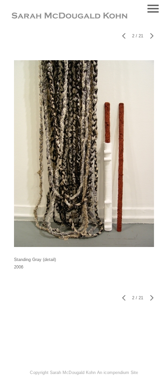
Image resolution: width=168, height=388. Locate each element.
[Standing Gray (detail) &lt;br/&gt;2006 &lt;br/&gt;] (84, 153)
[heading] (69, 17)
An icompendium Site (117, 372)
